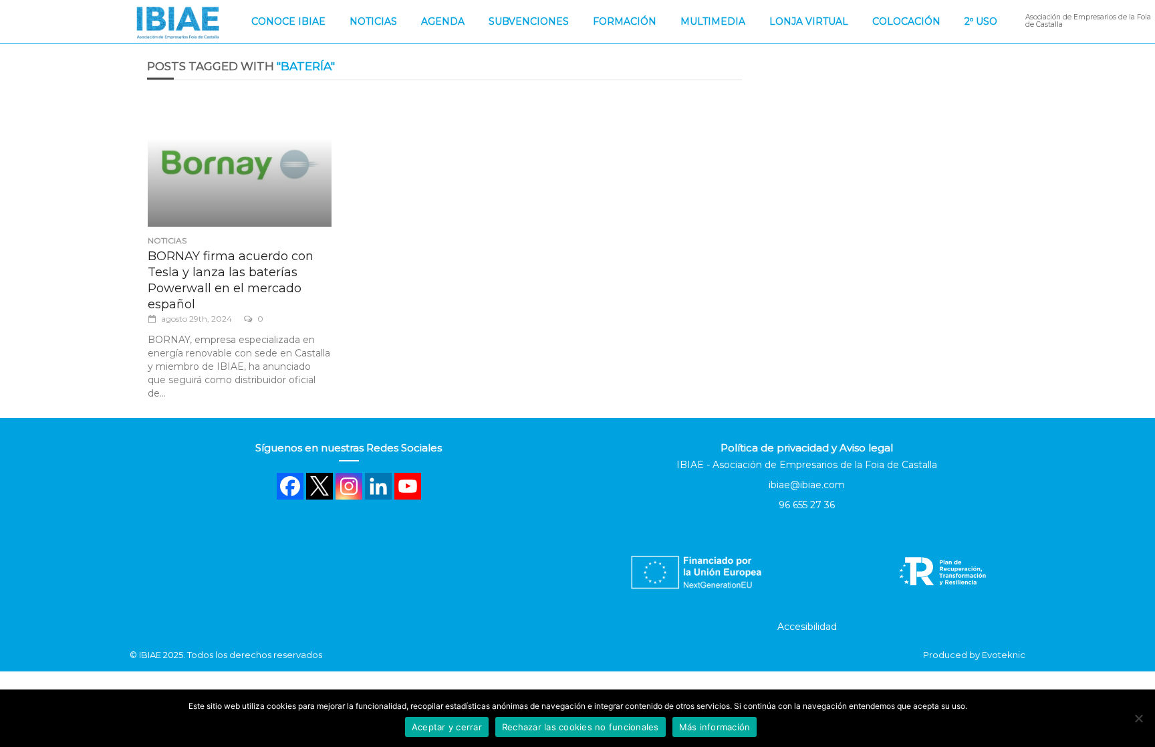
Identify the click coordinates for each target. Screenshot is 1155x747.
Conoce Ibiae (288, 21)
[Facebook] (290, 486)
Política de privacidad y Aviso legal (807, 447)
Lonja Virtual (808, 21)
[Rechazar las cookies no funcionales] (1138, 718)
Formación (624, 21)
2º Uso (981, 21)
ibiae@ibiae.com (807, 485)
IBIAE (150, 654)
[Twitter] (319, 486)
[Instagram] (349, 486)
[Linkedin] (378, 486)
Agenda (443, 21)
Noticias (373, 21)
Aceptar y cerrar (447, 727)
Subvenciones (529, 21)
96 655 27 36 (807, 505)
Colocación (906, 21)
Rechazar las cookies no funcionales (580, 727)
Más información (715, 727)
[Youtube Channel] (407, 486)
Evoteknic (1003, 654)
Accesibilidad (807, 627)
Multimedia (712, 21)
